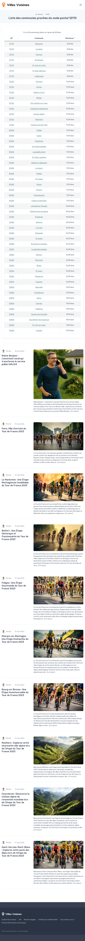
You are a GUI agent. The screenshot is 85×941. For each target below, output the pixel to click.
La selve (39, 49)
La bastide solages (39, 249)
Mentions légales (30, 920)
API (20, 920)
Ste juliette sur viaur (39, 103)
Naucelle (39, 287)
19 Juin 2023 (19, 424)
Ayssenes (39, 217)
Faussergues (39, 195)
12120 (11, 82)
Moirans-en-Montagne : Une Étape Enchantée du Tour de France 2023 (15, 639)
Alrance (39, 222)
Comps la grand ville (39, 125)
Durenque (39, 60)
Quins (39, 298)
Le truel (39, 228)
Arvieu (39, 87)
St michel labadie (39, 147)
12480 (11, 233)
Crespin (39, 330)
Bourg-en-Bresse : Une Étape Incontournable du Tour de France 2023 (15, 692)
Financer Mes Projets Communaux (14, 923)
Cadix (39, 136)
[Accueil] (15, 4)
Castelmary (39, 293)
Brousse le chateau (39, 244)
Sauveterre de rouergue (39, 320)
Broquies (39, 233)
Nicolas (8, 351)
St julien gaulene (39, 157)
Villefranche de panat (39, 211)
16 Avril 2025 (19, 351)
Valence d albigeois (39, 163)
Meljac (39, 98)
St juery (39, 271)
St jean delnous (39, 71)
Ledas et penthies (39, 201)
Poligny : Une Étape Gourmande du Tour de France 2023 (14, 585)
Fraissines (39, 141)
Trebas (39, 130)
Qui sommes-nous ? (67, 920)
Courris (39, 190)
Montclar (39, 260)
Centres (39, 82)
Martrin (39, 255)
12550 (11, 249)
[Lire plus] (75, 411)
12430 (11, 206)
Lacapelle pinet (39, 152)
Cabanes (39, 309)
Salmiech (39, 119)
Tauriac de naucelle (39, 314)
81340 (11, 130)
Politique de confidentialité (48, 920)
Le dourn (39, 168)
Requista (39, 44)
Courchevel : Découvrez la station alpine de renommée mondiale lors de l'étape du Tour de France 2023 (15, 799)
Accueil (40, 14)
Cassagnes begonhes (39, 109)
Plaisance (39, 276)
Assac (39, 184)
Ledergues (39, 76)
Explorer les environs (9, 920)
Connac (39, 55)
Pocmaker (25, 931)
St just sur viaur (39, 65)
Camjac (39, 303)
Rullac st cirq (39, 92)
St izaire (39, 239)
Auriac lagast (39, 114)
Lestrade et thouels (39, 206)
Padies (39, 174)
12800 (11, 287)
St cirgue (39, 179)
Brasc (39, 266)
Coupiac (39, 282)
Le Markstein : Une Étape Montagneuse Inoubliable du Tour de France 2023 (15, 482)
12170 (11, 44)
